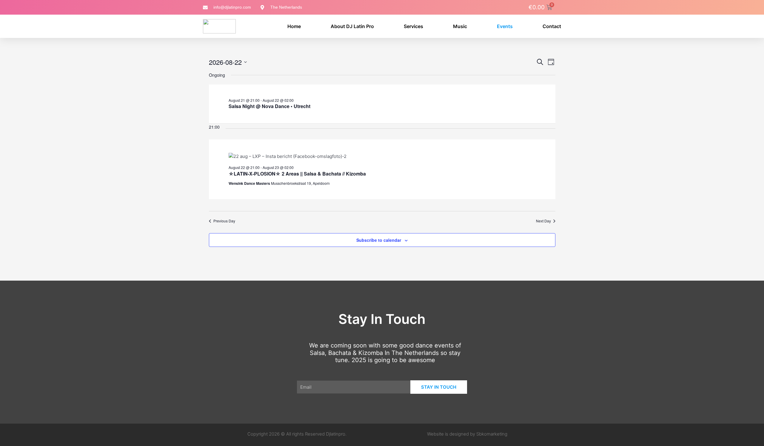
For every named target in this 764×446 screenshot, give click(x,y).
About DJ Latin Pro (352, 26)
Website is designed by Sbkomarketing (467, 434)
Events (505, 26)
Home (294, 26)
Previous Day (224, 221)
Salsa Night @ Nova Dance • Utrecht (269, 106)
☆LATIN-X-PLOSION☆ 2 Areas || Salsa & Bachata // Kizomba (297, 173)
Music (460, 26)
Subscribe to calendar (378, 240)
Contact (552, 26)
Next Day (543, 221)
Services (413, 26)
